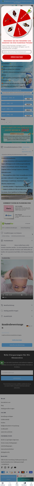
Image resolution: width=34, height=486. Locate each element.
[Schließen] (30, 8)
